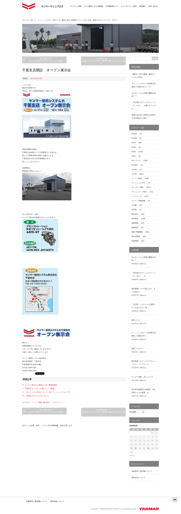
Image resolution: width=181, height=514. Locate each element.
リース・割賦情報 (138, 201)
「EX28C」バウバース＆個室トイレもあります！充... (144, 305)
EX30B (134, 138)
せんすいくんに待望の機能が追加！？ (144, 94)
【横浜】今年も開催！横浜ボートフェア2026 (144, 75)
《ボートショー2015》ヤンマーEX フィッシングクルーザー (48, 392)
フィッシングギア (138, 183)
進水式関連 (136, 236)
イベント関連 (37, 402)
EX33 (134, 143)
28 (148, 448)
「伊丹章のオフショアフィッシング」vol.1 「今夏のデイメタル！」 (144, 105)
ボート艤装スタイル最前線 (93, 6)
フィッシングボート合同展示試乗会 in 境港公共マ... (144, 334)
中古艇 (134, 205)
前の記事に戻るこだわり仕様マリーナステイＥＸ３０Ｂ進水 (45, 60)
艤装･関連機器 (137, 232)
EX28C (134, 134)
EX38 (134, 152)
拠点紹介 (46, 402)
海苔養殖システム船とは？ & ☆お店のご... (144, 290)
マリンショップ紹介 (139, 192)
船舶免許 (135, 227)
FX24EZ (135, 165)
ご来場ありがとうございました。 (37, 396)
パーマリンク (56, 402)
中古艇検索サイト (112, 6)
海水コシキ (136, 320)
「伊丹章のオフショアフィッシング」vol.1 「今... (144, 274)
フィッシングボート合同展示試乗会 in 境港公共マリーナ (144, 85)
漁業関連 (135, 223)
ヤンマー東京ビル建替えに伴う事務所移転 (41, 385)
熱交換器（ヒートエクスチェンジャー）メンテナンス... (144, 362)
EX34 (134, 147)
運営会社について (138, 477)
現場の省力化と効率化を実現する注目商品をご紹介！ (144, 116)
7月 (132, 456)
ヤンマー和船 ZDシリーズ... (143, 377)
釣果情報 (135, 241)
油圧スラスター (138, 348)
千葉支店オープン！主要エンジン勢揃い (40, 389)
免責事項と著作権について (142, 471)
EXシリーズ (136, 160)
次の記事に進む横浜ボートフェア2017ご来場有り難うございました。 (102, 61)
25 (136, 448)
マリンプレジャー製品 (129, 6)
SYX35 (134, 169)
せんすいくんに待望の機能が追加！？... (144, 258)
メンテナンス (137, 196)
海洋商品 (135, 219)
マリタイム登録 (75, 6)
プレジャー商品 (138, 187)
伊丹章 (134, 210)
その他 (134, 174)
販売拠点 (142, 6)
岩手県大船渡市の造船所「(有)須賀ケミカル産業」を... (143, 390)
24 (131, 448)
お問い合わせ (153, 6)
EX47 (134, 156)
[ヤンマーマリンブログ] (28, 6)
